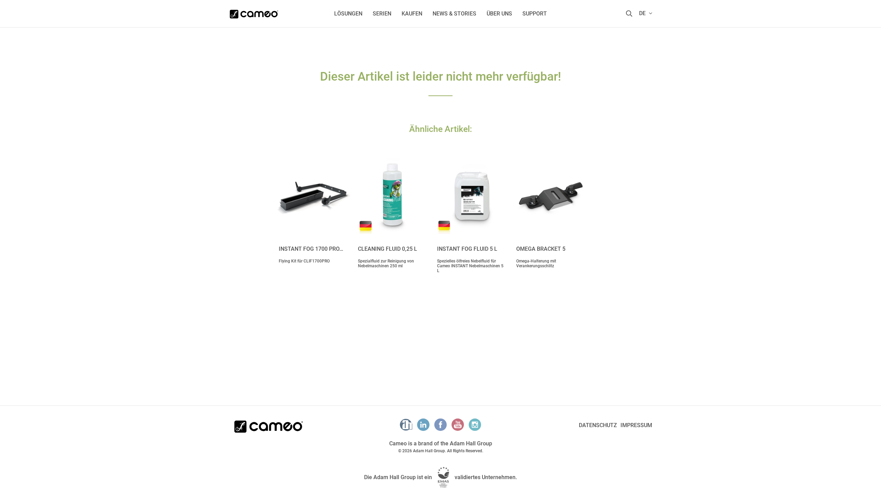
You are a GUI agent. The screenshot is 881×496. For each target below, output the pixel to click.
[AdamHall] (406, 425)
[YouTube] (458, 424)
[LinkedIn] (423, 424)
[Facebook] (440, 424)
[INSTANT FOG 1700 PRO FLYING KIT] (313, 195)
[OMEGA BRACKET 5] (550, 195)
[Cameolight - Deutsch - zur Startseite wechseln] (254, 12)
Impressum (636, 425)
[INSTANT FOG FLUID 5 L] (471, 195)
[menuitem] (348, 13)
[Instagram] (475, 424)
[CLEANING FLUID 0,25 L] (392, 195)
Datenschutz (598, 425)
